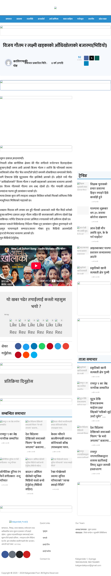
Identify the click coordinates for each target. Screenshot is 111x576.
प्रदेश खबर (103, 19)
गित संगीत (56, 465)
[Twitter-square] (12, 554)
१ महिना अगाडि (95, 277)
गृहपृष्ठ (45, 531)
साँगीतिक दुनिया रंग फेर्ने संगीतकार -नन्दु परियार (10, 476)
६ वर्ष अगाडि (94, 222)
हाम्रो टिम (46, 544)
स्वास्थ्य (19, 19)
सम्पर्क (45, 538)
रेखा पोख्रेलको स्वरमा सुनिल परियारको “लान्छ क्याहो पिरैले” (60, 478)
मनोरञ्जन (80, 19)
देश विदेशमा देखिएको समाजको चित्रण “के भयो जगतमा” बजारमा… (35, 441)
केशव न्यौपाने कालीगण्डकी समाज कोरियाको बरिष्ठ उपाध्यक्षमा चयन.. (61, 441)
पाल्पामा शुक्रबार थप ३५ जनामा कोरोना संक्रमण (99, 213)
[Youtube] (26, 554)
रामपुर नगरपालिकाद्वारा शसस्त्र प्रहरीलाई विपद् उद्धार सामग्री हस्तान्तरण (100, 460)
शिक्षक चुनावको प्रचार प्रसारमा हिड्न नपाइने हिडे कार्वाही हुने (99, 191)
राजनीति (30, 19)
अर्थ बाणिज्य (53, 19)
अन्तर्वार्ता (41, 19)
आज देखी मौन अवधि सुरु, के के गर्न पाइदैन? (99, 233)
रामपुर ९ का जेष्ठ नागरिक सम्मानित (9, 436)
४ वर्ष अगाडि (94, 202)
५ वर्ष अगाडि (94, 261)
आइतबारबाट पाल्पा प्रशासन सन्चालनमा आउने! (100, 252)
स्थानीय (91, 19)
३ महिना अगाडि (5, 443)
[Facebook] (5, 554)
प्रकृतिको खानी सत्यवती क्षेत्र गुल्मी (99, 270)
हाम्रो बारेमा (47, 551)
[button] (18, 346)
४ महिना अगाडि (31, 452)
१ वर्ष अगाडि (4, 485)
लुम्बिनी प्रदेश (6, 428)
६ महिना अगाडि (56, 452)
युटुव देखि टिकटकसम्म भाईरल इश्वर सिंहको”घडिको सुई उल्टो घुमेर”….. (100, 408)
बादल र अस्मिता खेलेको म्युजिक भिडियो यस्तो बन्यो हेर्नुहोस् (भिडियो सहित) (34, 480)
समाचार (9, 19)
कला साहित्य (68, 19)
